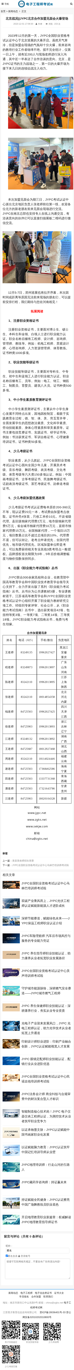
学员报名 (24, 1296)
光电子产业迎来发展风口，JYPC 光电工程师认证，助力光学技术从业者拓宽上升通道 (46, 1028)
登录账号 (25, 1256)
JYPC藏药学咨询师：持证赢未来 (44, 1182)
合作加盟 (36, 1296)
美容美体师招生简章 (23, 860)
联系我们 (48, 1296)
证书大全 (59, 1293)
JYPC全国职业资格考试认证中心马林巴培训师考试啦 (40, 865)
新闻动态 (13, 11)
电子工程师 (26, 1293)
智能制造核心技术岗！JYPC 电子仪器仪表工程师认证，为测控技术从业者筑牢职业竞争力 (46, 1116)
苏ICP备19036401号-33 (53, 1312)
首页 (3, 11)
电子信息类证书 (43, 1293)
